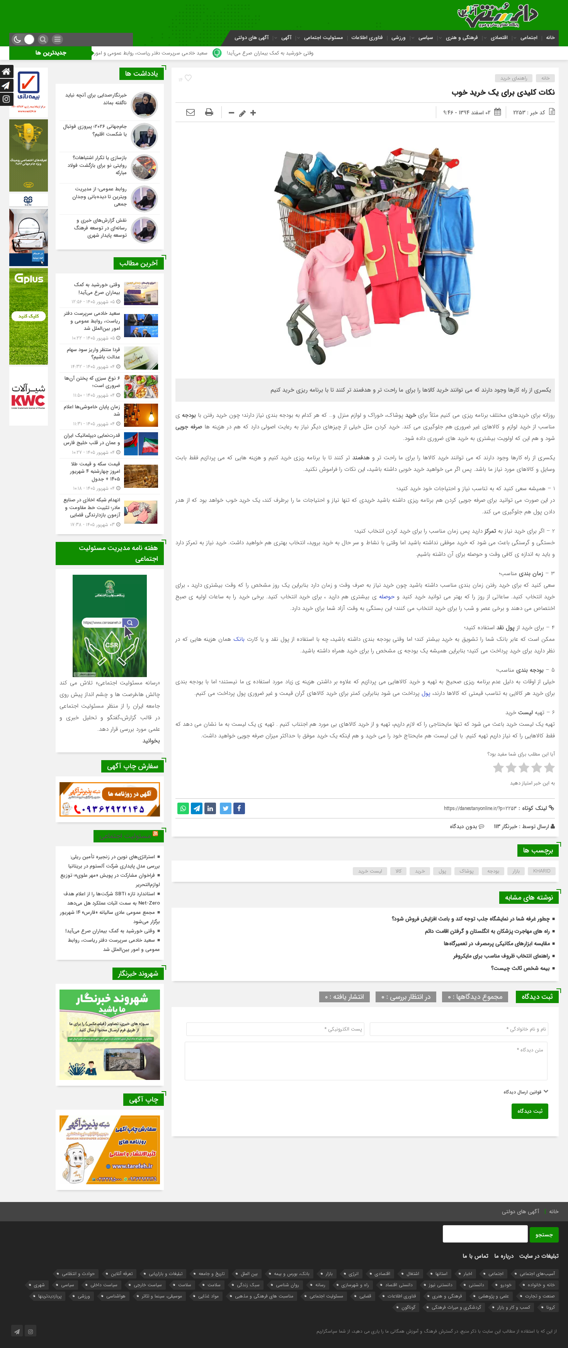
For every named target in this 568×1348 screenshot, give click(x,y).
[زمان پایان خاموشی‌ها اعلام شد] (110, 415)
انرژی (354, 1273)
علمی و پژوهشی (493, 1296)
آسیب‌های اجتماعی (537, 1273)
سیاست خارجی (148, 1285)
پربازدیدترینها (49, 1296)
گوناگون (408, 1307)
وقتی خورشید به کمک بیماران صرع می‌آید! (360, 53)
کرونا (550, 1307)
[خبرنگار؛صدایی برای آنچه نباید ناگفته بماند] (110, 105)
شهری (39, 1285)
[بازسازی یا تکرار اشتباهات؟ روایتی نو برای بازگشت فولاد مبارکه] (110, 167)
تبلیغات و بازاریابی (165, 1273)
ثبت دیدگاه (529, 1111)
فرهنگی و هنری (462, 38)
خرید (420, 871)
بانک (239, 639)
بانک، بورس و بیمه (292, 1273)
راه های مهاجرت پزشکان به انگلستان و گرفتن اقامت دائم (487, 931)
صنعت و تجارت (540, 1296)
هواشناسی (116, 1296)
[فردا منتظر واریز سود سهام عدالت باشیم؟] (110, 358)
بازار (516, 871)
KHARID (542, 871)
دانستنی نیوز (440, 1285)
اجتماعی (528, 38)
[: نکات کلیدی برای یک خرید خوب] (190, 112)
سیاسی (425, 38)
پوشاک (467, 871)
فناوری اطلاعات (367, 38)
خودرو (506, 1285)
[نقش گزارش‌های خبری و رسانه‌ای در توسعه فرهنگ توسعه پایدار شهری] (110, 229)
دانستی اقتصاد (399, 1285)
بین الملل (249, 1273)
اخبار (468, 1273)
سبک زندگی (248, 1285)
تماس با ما (475, 1256)
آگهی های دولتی (252, 38)
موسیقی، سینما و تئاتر (162, 1296)
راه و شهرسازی (355, 1285)
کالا (398, 871)
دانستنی (476, 1285)
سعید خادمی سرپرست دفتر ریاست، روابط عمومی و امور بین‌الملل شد (228, 53)
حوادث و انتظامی (78, 1273)
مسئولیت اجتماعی (323, 38)
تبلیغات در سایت (539, 1256)
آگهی (286, 38)
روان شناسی (287, 1285)
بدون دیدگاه (463, 826)
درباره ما (504, 1256)
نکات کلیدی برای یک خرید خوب (503, 92)
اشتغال (412, 1273)
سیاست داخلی (103, 1285)
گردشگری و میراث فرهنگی (456, 1307)
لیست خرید (370, 871)
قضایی (365, 1296)
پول (425, 693)
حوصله (386, 596)
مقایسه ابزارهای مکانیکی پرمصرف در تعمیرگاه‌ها (497, 943)
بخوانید (151, 740)
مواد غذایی (208, 1296)
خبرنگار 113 (505, 826)
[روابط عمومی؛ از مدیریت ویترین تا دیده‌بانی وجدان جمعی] (110, 198)
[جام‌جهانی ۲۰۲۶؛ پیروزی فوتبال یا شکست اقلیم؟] (110, 136)
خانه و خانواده (541, 1285)
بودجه (493, 871)
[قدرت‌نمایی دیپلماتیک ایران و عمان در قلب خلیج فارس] (110, 444)
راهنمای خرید (513, 78)
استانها (441, 1273)
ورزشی (398, 38)
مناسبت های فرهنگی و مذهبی (264, 1296)
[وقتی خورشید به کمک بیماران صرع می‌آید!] (110, 293)
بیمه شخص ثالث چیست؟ (520, 968)
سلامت (214, 1285)
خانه (550, 38)
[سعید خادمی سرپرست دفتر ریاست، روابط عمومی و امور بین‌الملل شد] (110, 326)
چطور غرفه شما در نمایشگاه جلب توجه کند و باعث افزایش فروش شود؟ (471, 919)
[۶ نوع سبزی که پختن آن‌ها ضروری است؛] (110, 387)
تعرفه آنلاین (122, 1273)
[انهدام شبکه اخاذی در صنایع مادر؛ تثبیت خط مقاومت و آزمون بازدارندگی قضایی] (110, 511)
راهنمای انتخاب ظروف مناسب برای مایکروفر (501, 956)
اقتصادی (499, 38)
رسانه (320, 1285)
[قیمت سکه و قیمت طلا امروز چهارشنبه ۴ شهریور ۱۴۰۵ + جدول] (110, 476)
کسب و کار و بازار (513, 1307)
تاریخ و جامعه (211, 1273)
